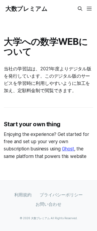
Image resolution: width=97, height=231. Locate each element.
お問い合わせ (48, 204)
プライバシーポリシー (61, 194)
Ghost (68, 148)
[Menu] (89, 8)
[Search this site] (80, 8)
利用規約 (23, 194)
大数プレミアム (26, 9)
